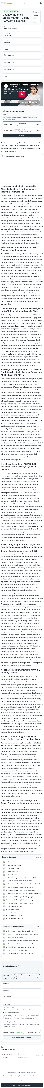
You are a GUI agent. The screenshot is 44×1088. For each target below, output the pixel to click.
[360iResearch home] (6, 3)
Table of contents (19, 1015)
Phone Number (7, 1004)
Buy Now (22, 135)
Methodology (7, 1015)
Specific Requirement (9, 1022)
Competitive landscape (28, 1018)
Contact (32, 3)
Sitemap (23, 1080)
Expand (38, 857)
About (27, 3)
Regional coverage (32, 1015)
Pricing (17, 1018)
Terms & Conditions (8, 1076)
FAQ (37, 3)
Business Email (7, 996)
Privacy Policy (20, 1032)
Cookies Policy (28, 1076)
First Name (6, 984)
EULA (35, 1076)
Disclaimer (41, 1076)
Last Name (6, 990)
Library (23, 3)
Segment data (8, 1018)
